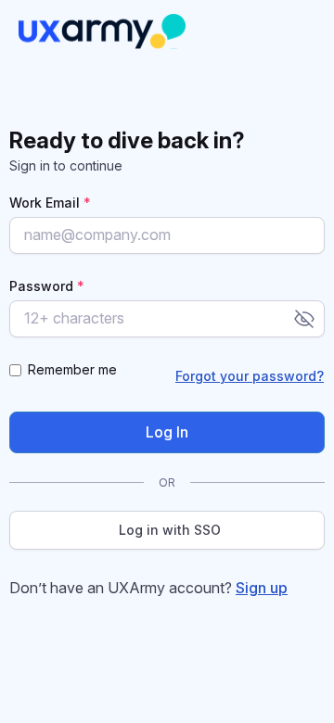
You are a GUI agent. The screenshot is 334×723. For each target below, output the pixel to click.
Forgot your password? (249, 376)
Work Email (50, 202)
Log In (167, 432)
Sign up (262, 587)
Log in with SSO (170, 530)
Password (46, 286)
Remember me (72, 369)
